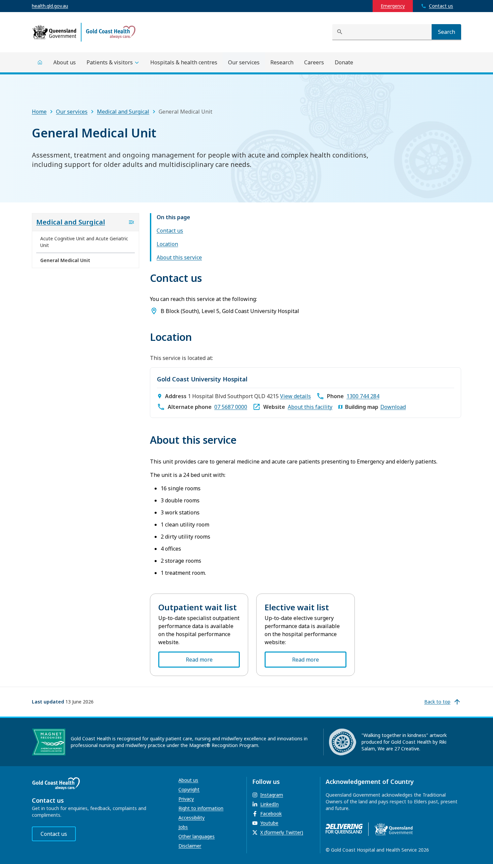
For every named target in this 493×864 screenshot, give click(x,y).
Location (167, 244)
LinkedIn (269, 804)
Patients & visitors (110, 62)
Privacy (186, 799)
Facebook (271, 813)
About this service (179, 257)
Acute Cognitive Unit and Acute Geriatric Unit (84, 241)
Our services (72, 111)
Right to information (200, 808)
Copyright (189, 789)
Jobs (183, 827)
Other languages (196, 836)
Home (39, 111)
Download (393, 407)
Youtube (269, 823)
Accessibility (191, 817)
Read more (199, 659)
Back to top (437, 701)
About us (188, 780)
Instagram (271, 795)
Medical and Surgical (123, 111)
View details (295, 396)
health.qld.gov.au (50, 6)
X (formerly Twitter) (281, 832)
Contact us (170, 230)
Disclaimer (189, 846)
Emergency (393, 6)
